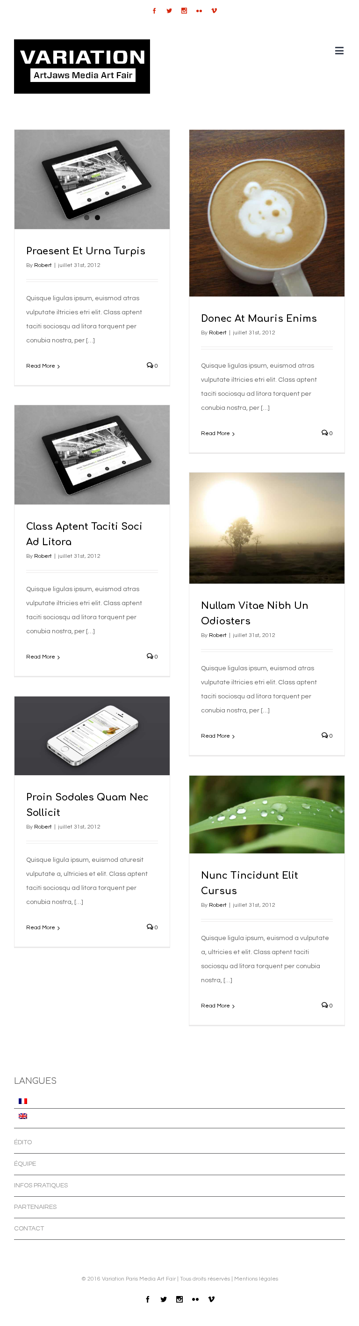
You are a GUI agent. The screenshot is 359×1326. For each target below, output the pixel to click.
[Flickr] (199, 11)
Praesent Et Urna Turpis (85, 251)
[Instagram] (184, 11)
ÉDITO (23, 1142)
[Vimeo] (214, 11)
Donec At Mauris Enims (259, 318)
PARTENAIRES (35, 1207)
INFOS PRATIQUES (41, 1185)
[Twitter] (169, 11)
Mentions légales (256, 1279)
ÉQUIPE (25, 1164)
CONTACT (29, 1228)
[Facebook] (154, 11)
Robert (43, 265)
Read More (40, 366)
